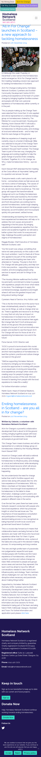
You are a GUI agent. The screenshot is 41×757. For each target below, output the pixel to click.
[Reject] (38, 748)
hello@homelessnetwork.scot (19, 667)
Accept (8, 753)
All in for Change (23, 2)
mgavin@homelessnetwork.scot (19, 396)
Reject (17, 753)
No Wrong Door (7, 2)
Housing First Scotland (28, 5)
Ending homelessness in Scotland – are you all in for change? (20, 408)
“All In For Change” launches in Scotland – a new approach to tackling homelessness (20, 32)
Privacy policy (30, 753)
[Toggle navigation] (36, 18)
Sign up (6, 698)
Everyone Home (8, 9)
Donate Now (8, 717)
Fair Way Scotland (8, 5)
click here (25, 613)
